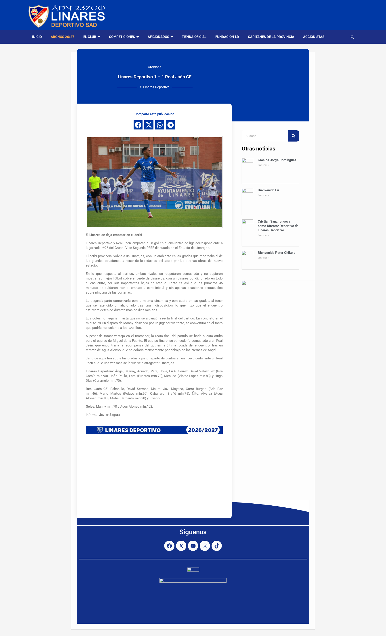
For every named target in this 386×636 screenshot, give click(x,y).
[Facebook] (169, 546)
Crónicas (154, 67)
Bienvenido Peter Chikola (276, 253)
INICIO (37, 37)
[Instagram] (205, 546)
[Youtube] (193, 546)
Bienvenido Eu (268, 190)
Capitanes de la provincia (271, 37)
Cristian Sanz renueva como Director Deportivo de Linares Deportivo (278, 225)
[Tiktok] (217, 546)
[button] (138, 124)
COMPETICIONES (122, 37)
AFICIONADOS (158, 37)
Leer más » (263, 165)
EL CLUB (89, 37)
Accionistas (313, 37)
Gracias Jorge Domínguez (277, 160)
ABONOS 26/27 (62, 37)
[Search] (293, 136)
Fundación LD (227, 37)
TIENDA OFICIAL (194, 37)
